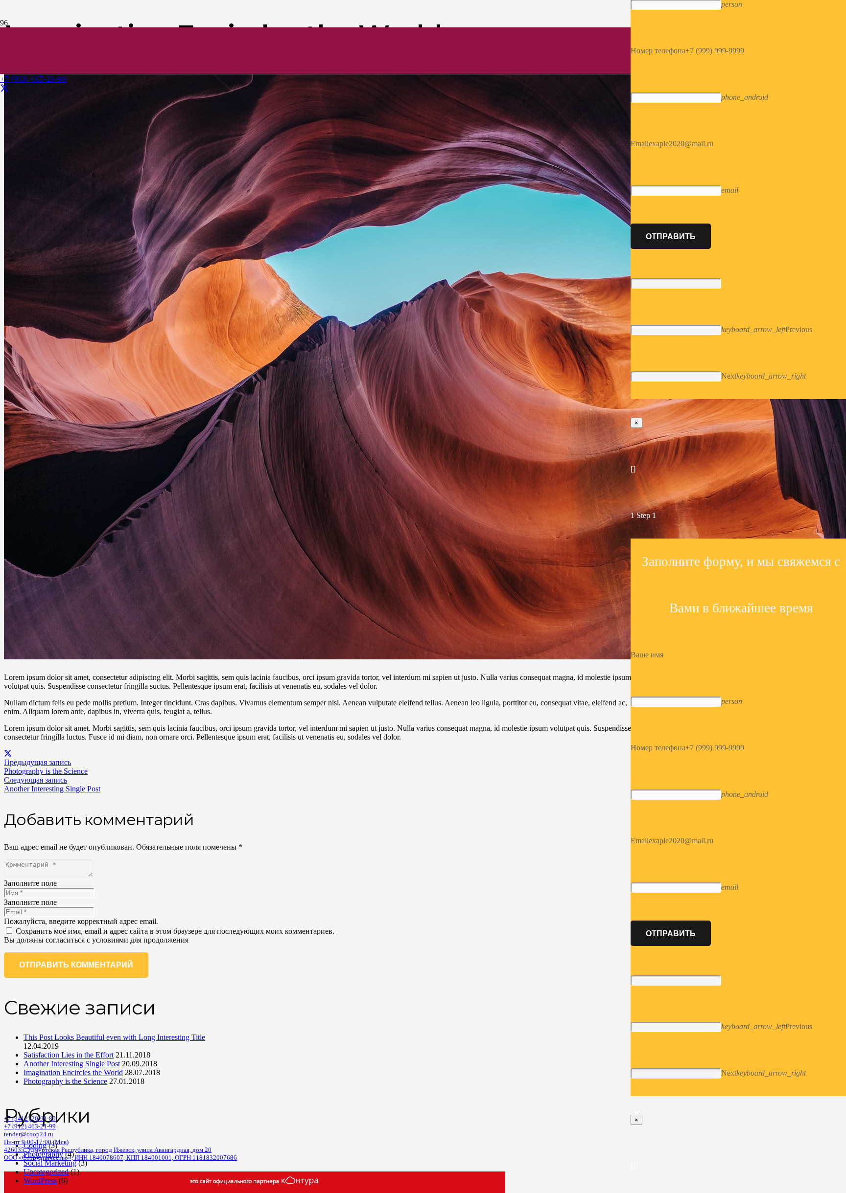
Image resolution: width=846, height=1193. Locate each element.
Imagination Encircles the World (73, 1072)
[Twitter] (4, 88)
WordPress (40, 1180)
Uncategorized (46, 1172)
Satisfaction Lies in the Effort (69, 1055)
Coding (35, 1145)
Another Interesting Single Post (72, 1063)
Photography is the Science (65, 1081)
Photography (43, 1154)
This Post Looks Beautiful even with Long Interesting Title (114, 1037)
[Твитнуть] (8, 753)
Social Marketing (50, 1163)
